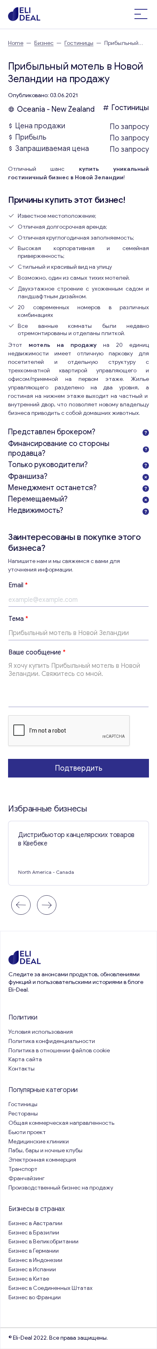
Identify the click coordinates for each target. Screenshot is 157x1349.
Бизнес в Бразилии (33, 1232)
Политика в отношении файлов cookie (59, 1050)
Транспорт (22, 1169)
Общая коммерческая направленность (62, 1123)
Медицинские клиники (38, 1141)
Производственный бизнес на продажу (60, 1187)
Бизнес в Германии (33, 1250)
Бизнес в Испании (32, 1269)
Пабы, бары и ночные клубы (45, 1150)
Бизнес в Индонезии (35, 1260)
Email (18, 585)
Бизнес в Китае (28, 1278)
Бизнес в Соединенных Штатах (50, 1288)
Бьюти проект (27, 1132)
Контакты (21, 1068)
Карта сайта (25, 1059)
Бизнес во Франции (34, 1297)
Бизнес (44, 43)
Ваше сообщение (37, 652)
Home (15, 43)
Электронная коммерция (42, 1159)
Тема (18, 619)
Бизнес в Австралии (35, 1223)
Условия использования (40, 1031)
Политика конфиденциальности (51, 1041)
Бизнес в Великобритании (43, 1241)
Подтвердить (78, 768)
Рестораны (23, 1113)
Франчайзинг (26, 1178)
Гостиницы (78, 43)
